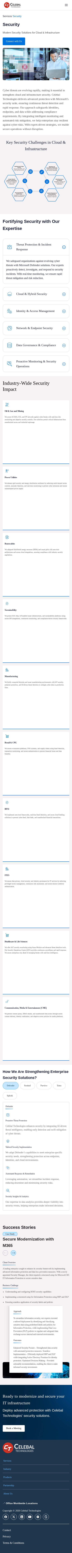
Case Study (10, 1234)
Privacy (7, 1536)
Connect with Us (14, 41)
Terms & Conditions (13, 1542)
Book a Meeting (13, 1428)
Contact (7, 1530)
